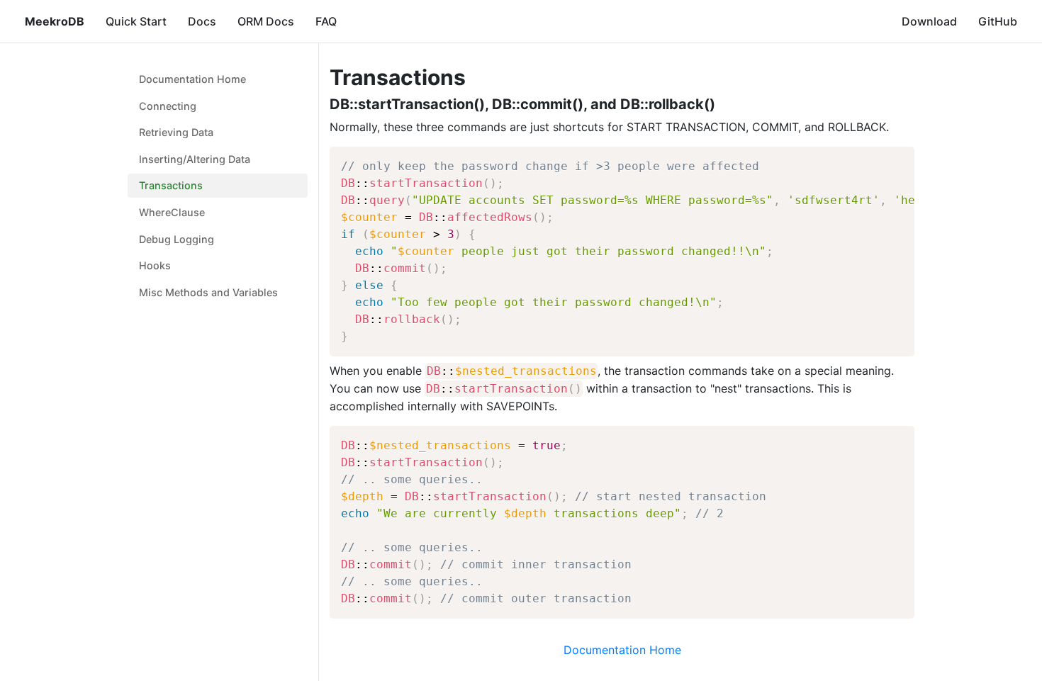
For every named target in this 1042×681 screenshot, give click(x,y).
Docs (202, 21)
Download (929, 21)
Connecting (167, 106)
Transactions (171, 185)
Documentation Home (192, 79)
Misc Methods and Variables (208, 292)
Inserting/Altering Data (194, 159)
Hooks (155, 265)
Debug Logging (176, 239)
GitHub (997, 21)
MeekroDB (54, 21)
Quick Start (136, 21)
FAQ (326, 21)
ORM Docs (265, 21)
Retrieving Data (176, 132)
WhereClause (172, 212)
